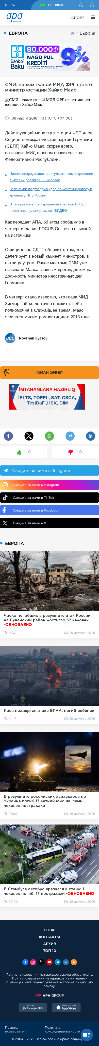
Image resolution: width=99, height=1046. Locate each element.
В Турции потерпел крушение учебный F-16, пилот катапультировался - (47, 207)
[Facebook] (25, 962)
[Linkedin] (66, 962)
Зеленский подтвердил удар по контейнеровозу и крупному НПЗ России (51, 192)
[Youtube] (49, 962)
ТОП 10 (49, 950)
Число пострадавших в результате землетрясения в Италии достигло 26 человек (51, 177)
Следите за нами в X (29, 523)
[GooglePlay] (33, 1008)
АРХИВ (49, 944)
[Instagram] (33, 962)
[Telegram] (58, 962)
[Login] (92, 5)
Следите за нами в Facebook (36, 510)
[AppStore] (66, 1008)
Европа (87, 33)
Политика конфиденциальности (62, 1029)
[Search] (80, 5)
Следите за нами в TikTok (33, 498)
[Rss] (74, 962)
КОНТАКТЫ (49, 937)
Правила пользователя (16, 1029)
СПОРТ (77, 18)
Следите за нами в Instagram (36, 485)
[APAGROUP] (49, 995)
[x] (41, 962)
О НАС (50, 930)
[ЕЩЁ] (91, 18)
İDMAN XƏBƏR (49, 373)
